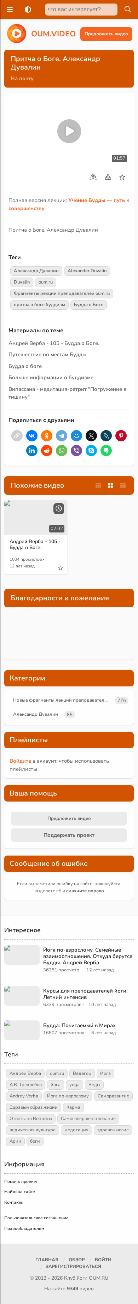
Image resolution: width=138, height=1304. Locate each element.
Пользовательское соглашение (36, 1218)
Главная (46, 1260)
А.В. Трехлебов (26, 1085)
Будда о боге (25, 366)
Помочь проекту (20, 1181)
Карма (73, 1107)
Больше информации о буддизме (50, 377)
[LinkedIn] (32, 450)
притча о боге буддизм (39, 305)
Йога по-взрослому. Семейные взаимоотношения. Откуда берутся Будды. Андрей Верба (87, 956)
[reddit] (46, 450)
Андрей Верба (25, 1073)
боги (35, 1141)
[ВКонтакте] (32, 435)
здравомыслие (113, 1130)
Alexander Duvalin (87, 271)
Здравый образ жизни (34, 1107)
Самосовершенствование (88, 1118)
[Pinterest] (121, 435)
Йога (105, 1073)
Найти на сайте (19, 1192)
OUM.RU (98, 1278)
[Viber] (76, 450)
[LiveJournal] (106, 435)
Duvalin (22, 282)
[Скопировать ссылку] (17, 435)
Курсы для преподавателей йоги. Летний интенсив (85, 994)
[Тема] (26, 9)
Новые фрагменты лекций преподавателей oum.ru (63, 700)
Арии (15, 1141)
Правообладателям (24, 1228)
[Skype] (91, 450)
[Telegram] (61, 435)
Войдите (20, 760)
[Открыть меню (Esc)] (9, 9)
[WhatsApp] (61, 450)
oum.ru (46, 282)
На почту (22, 78)
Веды (94, 1085)
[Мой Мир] (76, 435)
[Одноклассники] (46, 435)
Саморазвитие (113, 1096)
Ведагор (82, 1073)
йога (56, 1085)
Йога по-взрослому (68, 1096)
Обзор (77, 1260)
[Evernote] (106, 450)
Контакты (13, 1202)
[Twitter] (91, 435)
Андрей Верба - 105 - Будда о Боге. (53, 343)
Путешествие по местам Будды (47, 354)
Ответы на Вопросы (31, 1118)
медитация (76, 1130)
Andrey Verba (24, 1096)
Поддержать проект (69, 835)
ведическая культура (33, 1130)
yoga (74, 1085)
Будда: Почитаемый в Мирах (79, 1025)
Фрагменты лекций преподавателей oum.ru (62, 293)
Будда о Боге (88, 305)
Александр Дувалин (36, 271)
